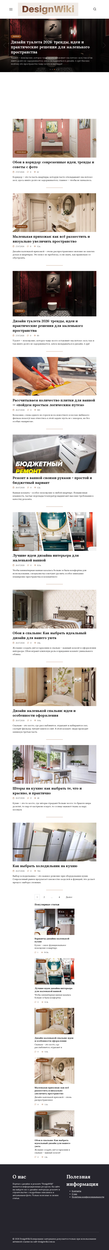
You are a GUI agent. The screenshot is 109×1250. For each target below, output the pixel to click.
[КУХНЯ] (54, 782)
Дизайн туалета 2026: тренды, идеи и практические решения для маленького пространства (48, 326)
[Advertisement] (54, 95)
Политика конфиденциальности (88, 1197)
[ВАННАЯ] (54, 314)
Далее (69, 897)
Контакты (76, 1191)
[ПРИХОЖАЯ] (54, 156)
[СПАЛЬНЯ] (54, 627)
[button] (50, 69)
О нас (74, 1194)
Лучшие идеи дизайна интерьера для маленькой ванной (46, 557)
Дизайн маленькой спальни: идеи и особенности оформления (44, 713)
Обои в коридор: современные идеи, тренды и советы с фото (53, 164)
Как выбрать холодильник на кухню (45, 866)
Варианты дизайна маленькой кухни (52, 940)
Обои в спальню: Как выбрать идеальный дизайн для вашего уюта (49, 635)
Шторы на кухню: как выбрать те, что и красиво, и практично (47, 790)
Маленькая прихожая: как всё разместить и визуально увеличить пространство (51, 238)
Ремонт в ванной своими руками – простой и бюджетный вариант (52, 480)
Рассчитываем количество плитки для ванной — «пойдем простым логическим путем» (54, 402)
